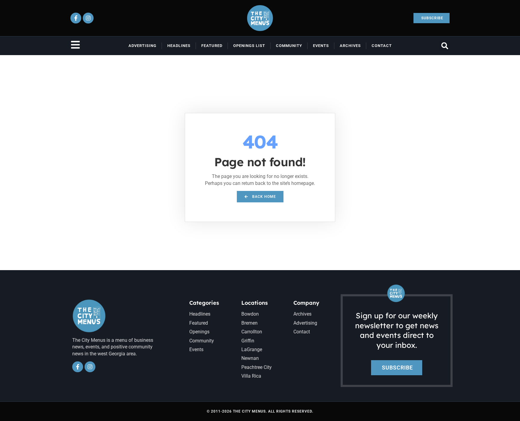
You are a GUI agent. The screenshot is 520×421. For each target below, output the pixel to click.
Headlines (178, 45)
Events (321, 45)
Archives (350, 45)
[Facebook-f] (75, 18)
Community (289, 45)
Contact (382, 45)
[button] (445, 46)
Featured (211, 45)
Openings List (249, 45)
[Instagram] (88, 18)
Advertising (142, 45)
